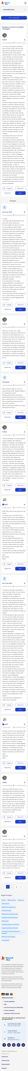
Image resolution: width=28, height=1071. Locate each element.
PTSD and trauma (6, 910)
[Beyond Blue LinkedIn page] (23, 1045)
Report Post (8, 193)
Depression (21, 900)
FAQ (5, 1004)
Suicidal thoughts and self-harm (10, 924)
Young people (5, 940)
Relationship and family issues (10, 914)
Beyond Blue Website (7, 958)
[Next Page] (21, 887)
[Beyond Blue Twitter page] (18, 1045)
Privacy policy (5, 1064)
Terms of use (5, 1060)
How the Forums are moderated (13, 1007)
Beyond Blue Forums (5, 3)
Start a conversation (14, 17)
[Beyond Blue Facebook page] (4, 1045)
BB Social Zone (12, 900)
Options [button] (26, 9)
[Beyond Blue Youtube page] (9, 1045)
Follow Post (20, 188)
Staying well (5, 921)
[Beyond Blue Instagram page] (13, 1045)
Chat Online (12, 1031)
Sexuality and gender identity (9, 917)
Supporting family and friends (10, 928)
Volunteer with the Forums (12, 1013)
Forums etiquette (9, 1010)
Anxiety (4, 900)
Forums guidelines (9, 1001)
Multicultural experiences (8, 907)
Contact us (4, 1056)
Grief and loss (5, 903)
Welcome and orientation (8, 936)
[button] (4, 188)
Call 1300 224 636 (14, 1024)
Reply (20, 193)
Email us (11, 1038)
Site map (4, 1068)
